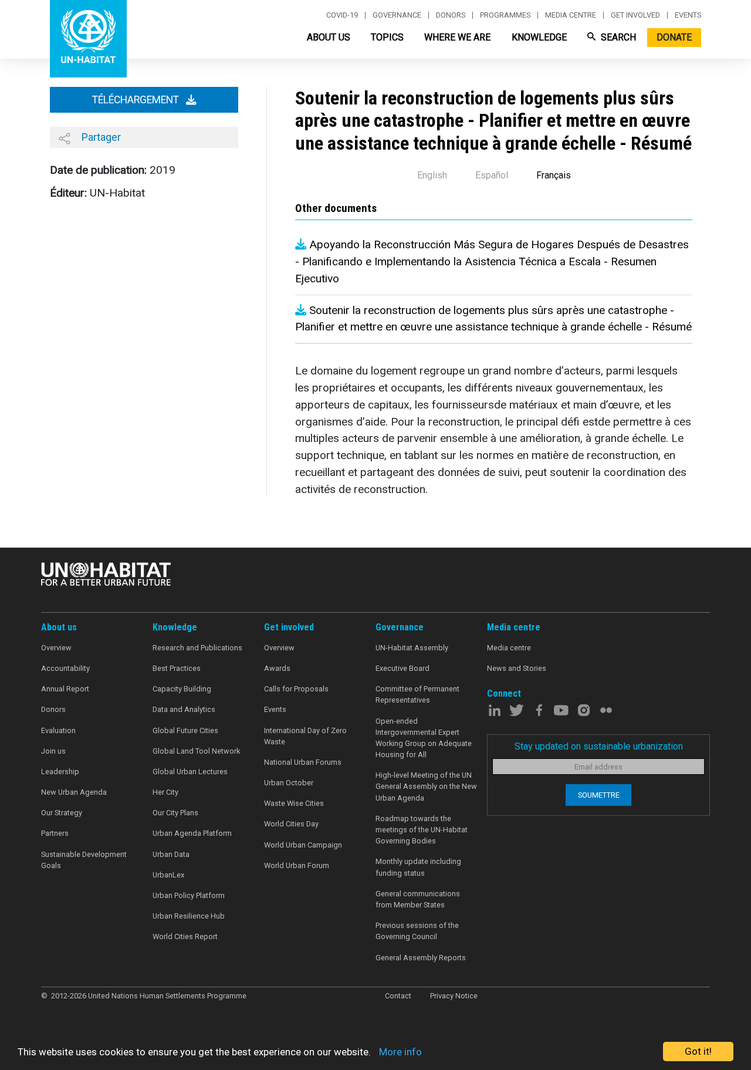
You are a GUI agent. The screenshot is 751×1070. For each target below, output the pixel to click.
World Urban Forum (296, 865)
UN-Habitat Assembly (412, 647)
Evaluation (58, 730)
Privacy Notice (454, 995)
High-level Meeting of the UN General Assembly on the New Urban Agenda (426, 786)
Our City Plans (175, 812)
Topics (387, 37)
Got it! (698, 1051)
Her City (165, 792)
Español (491, 175)
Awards (277, 668)
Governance (397, 15)
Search (617, 37)
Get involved (635, 15)
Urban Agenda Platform (192, 833)
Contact (398, 995)
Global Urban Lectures (190, 771)
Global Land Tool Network (196, 751)
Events (688, 15)
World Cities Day (291, 823)
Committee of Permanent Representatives (417, 694)
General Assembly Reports (421, 957)
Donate (674, 37)
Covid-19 (342, 15)
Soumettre (599, 795)
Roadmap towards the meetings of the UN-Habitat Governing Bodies (422, 829)
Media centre (570, 15)
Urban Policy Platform (189, 895)
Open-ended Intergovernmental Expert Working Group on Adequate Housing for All (424, 738)
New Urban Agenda (74, 792)
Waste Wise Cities (294, 803)
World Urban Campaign (303, 845)
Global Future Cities (185, 730)
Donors (450, 15)
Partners (55, 833)
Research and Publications (197, 647)
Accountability (65, 668)
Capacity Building (182, 688)
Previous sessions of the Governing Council (417, 931)
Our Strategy (61, 812)
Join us (53, 751)
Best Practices (177, 668)
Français (553, 175)
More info (400, 1052)
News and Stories (516, 668)
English (432, 175)
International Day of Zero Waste (305, 736)
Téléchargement (136, 100)
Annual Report (65, 688)
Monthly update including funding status (418, 867)
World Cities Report (185, 936)
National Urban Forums (302, 762)
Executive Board (402, 668)
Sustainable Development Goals (84, 860)
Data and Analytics (184, 709)
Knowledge (539, 37)
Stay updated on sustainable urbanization (599, 746)
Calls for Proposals (296, 688)
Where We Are (457, 37)
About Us (328, 37)
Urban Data (171, 854)
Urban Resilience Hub (189, 916)
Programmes (505, 15)
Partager (100, 137)
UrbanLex (168, 874)
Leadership (60, 771)
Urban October (288, 782)
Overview (56, 647)
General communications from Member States (418, 899)
